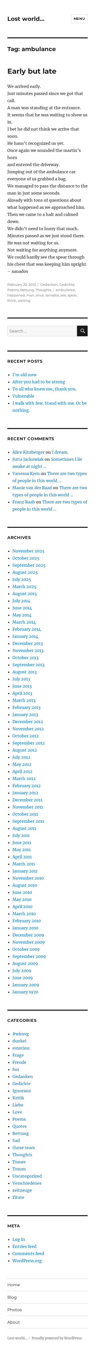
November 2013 (28, 650)
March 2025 (24, 586)
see (63, 295)
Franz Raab (23, 501)
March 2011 (23, 863)
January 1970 (25, 991)
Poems (13, 290)
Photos (14, 1309)
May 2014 (21, 614)
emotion (21, 1048)
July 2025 (21, 579)
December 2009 (28, 935)
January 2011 (24, 871)
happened (16, 295)
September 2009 (29, 956)
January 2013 (25, 714)
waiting (24, 300)
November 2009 (28, 942)
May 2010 (21, 899)
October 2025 (26, 558)
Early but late (31, 71)
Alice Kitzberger (28, 452)
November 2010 (28, 878)
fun (15, 1069)
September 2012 (28, 743)
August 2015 (24, 593)
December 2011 (27, 799)
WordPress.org (27, 1260)
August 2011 (24, 828)
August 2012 (24, 750)
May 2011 (21, 849)
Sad (16, 1140)
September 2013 (28, 664)
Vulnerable (23, 396)
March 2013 (23, 700)
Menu (79, 19)
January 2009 (25, 984)
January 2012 (25, 792)
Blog (12, 1297)
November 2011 (27, 807)
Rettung (27, 290)
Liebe (17, 1104)
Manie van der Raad (32, 487)
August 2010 (24, 885)
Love (17, 1112)
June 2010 (22, 892)
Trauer (19, 1161)
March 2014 (24, 622)
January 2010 (25, 927)
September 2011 (28, 821)
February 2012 (26, 785)
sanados (52, 295)
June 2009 (22, 977)
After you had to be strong (38, 381)
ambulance (65, 290)
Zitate (18, 1197)
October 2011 (25, 814)
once (40, 295)
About (13, 1322)
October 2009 (26, 949)
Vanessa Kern (26, 473)
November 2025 (28, 550)
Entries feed (24, 1246)
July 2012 (21, 757)
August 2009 (25, 963)
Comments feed (28, 1253)
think (11, 300)
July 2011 (21, 835)
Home (13, 1284)
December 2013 (27, 643)
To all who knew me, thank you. (44, 388)
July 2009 (21, 970)
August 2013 (24, 671)
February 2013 (26, 707)
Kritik (18, 1097)
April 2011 (22, 856)
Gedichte (66, 284)
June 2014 (22, 607)
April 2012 (22, 771)
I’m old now (24, 374)
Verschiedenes (27, 1183)
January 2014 (25, 636)
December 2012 (27, 721)
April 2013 (22, 693)
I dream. (60, 452)
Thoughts (43, 290)
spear (72, 295)
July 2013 (21, 678)
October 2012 (25, 735)
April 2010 (22, 906)
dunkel (19, 1040)
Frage (18, 1055)
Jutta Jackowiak (28, 459)
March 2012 (24, 778)
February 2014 (26, 629)
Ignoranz (21, 1090)
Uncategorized (27, 1176)
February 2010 (26, 920)
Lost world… (25, 18)
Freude (19, 1062)
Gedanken (49, 284)
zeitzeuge (22, 1190)
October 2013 (25, 657)
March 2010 (24, 913)
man (30, 295)
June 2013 (22, 686)
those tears (23, 1147)
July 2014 (21, 600)
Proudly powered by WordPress (57, 1338)
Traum (19, 1168)
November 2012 (28, 728)
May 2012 (21, 764)
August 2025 (25, 572)
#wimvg (20, 1033)
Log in (18, 1239)
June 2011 (21, 842)
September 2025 (29, 565)
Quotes (19, 1126)
